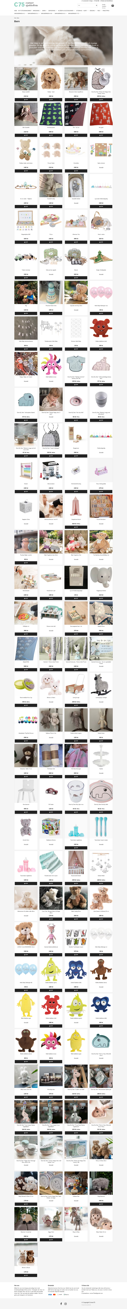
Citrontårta (76, 163)
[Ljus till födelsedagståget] (76, 577)
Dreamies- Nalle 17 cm (26, 768)
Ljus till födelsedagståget (76, 590)
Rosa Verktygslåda (101, 483)
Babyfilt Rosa (101, 626)
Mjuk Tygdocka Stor (76, 555)
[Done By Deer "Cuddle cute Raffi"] (76, 1076)
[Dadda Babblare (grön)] (51, 969)
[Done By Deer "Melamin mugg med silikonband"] (101, 399)
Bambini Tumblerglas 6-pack (76, 947)
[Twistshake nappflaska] (76, 826)
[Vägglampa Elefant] (101, 577)
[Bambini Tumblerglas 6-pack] (76, 933)
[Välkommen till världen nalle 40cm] (26, 898)
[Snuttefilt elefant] (76, 185)
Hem (15, 18)
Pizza (51, 234)
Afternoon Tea (76, 234)
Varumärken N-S (60, 13)
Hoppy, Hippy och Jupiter (26, 377)
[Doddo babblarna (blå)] (101, 1005)
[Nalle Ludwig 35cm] (76, 898)
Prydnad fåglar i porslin (26, 555)
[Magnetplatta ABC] (26, 221)
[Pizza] (51, 221)
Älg (26, 305)
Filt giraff (101, 127)
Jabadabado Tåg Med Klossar (25, 733)
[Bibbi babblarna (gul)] (76, 1040)
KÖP (26, 99)
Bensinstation (51, 483)
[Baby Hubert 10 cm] (101, 1218)
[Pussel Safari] (51, 150)
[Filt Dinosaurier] (51, 114)
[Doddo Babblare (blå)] (76, 969)
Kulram (26, 483)
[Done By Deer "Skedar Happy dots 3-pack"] (51, 399)
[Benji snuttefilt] (26, 78)
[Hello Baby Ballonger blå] (26, 969)
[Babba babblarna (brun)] (26, 1040)
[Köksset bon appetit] (51, 256)
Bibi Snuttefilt (26, 127)
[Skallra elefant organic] (76, 720)
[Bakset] (76, 256)
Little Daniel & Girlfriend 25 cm (101, 911)
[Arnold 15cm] (26, 826)
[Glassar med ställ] (51, 613)
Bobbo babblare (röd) (51, 1018)
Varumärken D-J (33, 13)
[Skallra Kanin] (101, 720)
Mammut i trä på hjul (26, 1232)
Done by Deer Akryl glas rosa (76, 804)
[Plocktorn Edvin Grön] (51, 292)
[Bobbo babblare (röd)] (51, 1005)
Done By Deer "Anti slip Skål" (76, 412)
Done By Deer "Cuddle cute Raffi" (76, 1089)
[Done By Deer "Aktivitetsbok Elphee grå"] (101, 1076)
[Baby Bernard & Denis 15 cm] (26, 1183)
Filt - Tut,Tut (76, 127)
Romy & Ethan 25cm (101, 1160)
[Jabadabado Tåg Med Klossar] (26, 720)
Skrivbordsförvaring (76, 483)
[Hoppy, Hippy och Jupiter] (26, 363)
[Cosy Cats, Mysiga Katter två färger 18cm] (51, 898)
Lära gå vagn (76, 697)
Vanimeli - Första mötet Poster (51, 662)
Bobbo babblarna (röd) (101, 341)
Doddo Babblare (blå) (76, 982)
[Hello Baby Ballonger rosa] (101, 292)
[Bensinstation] (51, 470)
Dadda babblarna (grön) (76, 1018)
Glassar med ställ (51, 626)
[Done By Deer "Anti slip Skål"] (76, 399)
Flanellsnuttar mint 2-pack (51, 875)
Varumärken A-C (20, 13)
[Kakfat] (101, 755)
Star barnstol (26, 804)
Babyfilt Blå (26, 662)
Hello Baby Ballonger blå (26, 982)
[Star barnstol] (26, 791)
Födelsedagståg (101, 448)
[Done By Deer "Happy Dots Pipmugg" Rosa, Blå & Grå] (26, 1147)
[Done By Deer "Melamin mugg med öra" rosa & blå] (26, 435)
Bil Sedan (51, 804)
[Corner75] (26, 5)
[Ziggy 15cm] (51, 1218)
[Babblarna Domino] (51, 826)
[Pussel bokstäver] (101, 506)
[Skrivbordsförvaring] (76, 470)
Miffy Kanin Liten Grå (26, 1089)
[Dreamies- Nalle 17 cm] (26, 755)
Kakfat (101, 768)
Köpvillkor (104, 6)
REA (99, 10)
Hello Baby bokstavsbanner (26, 341)
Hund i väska (101, 234)
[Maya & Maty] (76, 1218)
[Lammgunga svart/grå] (101, 684)
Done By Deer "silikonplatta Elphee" (26, 412)
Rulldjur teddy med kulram (25, 163)
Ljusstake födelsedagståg (101, 198)
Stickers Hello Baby (76, 341)
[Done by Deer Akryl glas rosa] (76, 791)
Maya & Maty (76, 1232)
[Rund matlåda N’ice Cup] (26, 684)
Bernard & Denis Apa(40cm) (76, 92)
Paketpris (106, 10)
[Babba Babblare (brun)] (101, 969)
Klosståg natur (51, 1089)
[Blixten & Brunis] (26, 1254)
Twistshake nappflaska (76, 840)
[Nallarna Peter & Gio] (51, 720)
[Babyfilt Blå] (26, 648)
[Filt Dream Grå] (51, 755)
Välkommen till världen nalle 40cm (26, 911)
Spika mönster (101, 163)
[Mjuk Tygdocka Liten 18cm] (51, 541)
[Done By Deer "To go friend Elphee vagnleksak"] (76, 1112)
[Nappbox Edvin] (26, 506)
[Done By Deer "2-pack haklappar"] (51, 435)
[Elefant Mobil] (101, 862)
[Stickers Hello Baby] (76, 328)
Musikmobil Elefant (76, 875)
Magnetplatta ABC (25, 234)
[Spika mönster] (101, 150)
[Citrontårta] (76, 150)
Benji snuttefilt (26, 92)
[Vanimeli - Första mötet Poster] (51, 648)
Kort (86, 10)
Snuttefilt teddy (51, 198)
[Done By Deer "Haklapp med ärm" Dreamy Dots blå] (76, 363)
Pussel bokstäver (101, 519)
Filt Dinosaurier (51, 127)
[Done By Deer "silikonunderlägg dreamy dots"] (101, 363)
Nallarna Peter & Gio (51, 733)
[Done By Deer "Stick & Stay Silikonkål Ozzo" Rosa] (101, 1112)
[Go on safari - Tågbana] (26, 185)
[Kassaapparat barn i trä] (76, 613)
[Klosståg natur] (51, 1076)
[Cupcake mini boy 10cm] (76, 292)
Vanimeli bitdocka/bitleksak (51, 947)
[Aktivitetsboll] (26, 577)
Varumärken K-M (47, 13)
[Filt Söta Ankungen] (76, 755)
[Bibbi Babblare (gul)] (26, 1005)
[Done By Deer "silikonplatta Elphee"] (26, 399)
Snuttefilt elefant (76, 198)
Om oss (103, 7)
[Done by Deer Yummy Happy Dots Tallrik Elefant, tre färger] (51, 1183)
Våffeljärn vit (26, 626)
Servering (52, 10)
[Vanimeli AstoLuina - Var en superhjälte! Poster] (101, 648)
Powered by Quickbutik (86, 1304)
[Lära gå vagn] (76, 684)
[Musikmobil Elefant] (76, 862)
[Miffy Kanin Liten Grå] (26, 1076)
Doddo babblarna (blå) (101, 1018)
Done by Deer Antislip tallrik (101, 804)
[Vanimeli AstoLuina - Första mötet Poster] (76, 648)
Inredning (36, 10)
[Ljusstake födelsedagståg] (101, 185)
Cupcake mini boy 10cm (76, 305)
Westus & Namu (51, 697)
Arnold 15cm (26, 840)
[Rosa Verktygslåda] (101, 470)
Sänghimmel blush (76, 519)
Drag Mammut (101, 1196)
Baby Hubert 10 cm (101, 1232)
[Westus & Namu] (51, 684)
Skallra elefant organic (76, 733)
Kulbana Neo (76, 1196)
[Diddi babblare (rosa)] (51, 363)
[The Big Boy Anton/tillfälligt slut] (101, 541)
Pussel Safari (51, 163)
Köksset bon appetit (51, 270)
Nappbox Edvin (26, 519)
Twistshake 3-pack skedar (101, 840)
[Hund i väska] (101, 221)
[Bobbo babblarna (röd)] (101, 328)
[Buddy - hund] (51, 78)
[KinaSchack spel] (51, 577)
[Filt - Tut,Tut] (76, 114)
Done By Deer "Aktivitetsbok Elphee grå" (101, 1089)
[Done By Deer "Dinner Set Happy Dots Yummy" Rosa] (101, 78)
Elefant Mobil (101, 875)
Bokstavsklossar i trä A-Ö (51, 519)
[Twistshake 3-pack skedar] (101, 826)
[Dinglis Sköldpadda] (101, 256)
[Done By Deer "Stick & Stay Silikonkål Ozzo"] (101, 1040)
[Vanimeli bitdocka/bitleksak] (51, 933)
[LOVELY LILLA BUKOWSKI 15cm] (26, 933)
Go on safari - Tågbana (26, 198)
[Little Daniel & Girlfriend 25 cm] (101, 898)
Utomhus (79, 10)
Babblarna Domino (51, 840)
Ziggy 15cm (51, 1232)
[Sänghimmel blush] (76, 506)
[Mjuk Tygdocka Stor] (76, 541)
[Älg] (26, 292)
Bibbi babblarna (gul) (76, 1053)
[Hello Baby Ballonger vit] (101, 933)
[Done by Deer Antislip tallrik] (101, 791)
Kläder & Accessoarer (66, 10)
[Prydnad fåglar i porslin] (26, 541)
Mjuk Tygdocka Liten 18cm (51, 555)
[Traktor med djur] (26, 256)
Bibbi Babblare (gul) (26, 1018)
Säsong (92, 10)
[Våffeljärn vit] (26, 613)
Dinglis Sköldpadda (101, 270)
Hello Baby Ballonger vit (101, 947)
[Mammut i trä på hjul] (26, 1218)
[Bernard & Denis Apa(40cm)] (76, 78)
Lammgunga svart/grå (101, 697)
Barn (18, 18)
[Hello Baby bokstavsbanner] (26, 328)
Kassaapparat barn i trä (76, 626)
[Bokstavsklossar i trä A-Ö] (51, 506)
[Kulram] (26, 470)
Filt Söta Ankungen (76, 768)
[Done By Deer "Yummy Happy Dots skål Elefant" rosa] (51, 1147)
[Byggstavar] (76, 435)
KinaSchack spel (51, 590)
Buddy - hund (51, 92)
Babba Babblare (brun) (101, 982)
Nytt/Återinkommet (25, 10)
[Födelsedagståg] (101, 435)
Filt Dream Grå (51, 768)
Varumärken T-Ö (73, 13)
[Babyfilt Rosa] (101, 613)
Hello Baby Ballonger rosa (101, 305)
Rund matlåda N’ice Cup (26, 697)
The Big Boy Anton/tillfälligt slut (101, 555)
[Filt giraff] (101, 114)
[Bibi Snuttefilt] (26, 114)
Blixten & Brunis (26, 1267)
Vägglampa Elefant (101, 590)
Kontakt (103, 4)
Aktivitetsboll (26, 590)
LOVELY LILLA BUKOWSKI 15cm (26, 947)
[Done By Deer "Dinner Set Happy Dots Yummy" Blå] (76, 1147)
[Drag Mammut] (101, 1183)
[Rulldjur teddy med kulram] (26, 150)
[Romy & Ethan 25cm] (101, 1147)
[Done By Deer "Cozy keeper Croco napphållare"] (51, 1112)
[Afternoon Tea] (76, 221)
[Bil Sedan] (51, 791)
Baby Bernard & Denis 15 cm (26, 1196)
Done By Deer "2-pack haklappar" (51, 448)
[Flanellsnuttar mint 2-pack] (51, 862)
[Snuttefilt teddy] (51, 185)
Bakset (76, 270)
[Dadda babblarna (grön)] (76, 1005)
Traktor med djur (26, 270)
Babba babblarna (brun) (26, 1053)
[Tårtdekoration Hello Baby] (51, 328)
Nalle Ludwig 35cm (76, 911)
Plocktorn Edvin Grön (51, 305)
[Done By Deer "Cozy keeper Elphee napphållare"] (26, 1112)
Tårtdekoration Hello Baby (51, 341)
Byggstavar (76, 448)
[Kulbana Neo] (76, 1183)
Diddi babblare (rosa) (51, 377)
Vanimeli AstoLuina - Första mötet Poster (76, 662)
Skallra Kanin (101, 733)
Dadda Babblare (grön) (51, 982)
